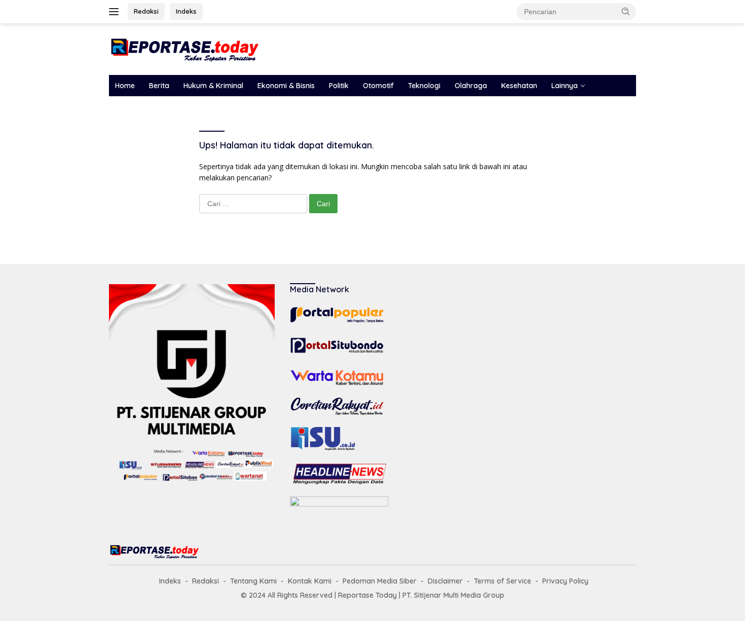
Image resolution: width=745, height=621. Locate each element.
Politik (339, 85)
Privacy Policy (565, 581)
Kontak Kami (309, 581)
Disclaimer (445, 581)
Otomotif (378, 85)
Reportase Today (367, 595)
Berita (159, 85)
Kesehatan (519, 85)
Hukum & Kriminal (213, 85)
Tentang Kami (253, 581)
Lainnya (564, 85)
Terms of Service (502, 581)
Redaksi (146, 11)
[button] (626, 11)
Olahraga (471, 85)
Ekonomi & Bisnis (286, 85)
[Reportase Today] (185, 48)
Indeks (186, 11)
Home (125, 85)
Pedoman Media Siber (380, 581)
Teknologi (424, 85)
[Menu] (116, 11)
